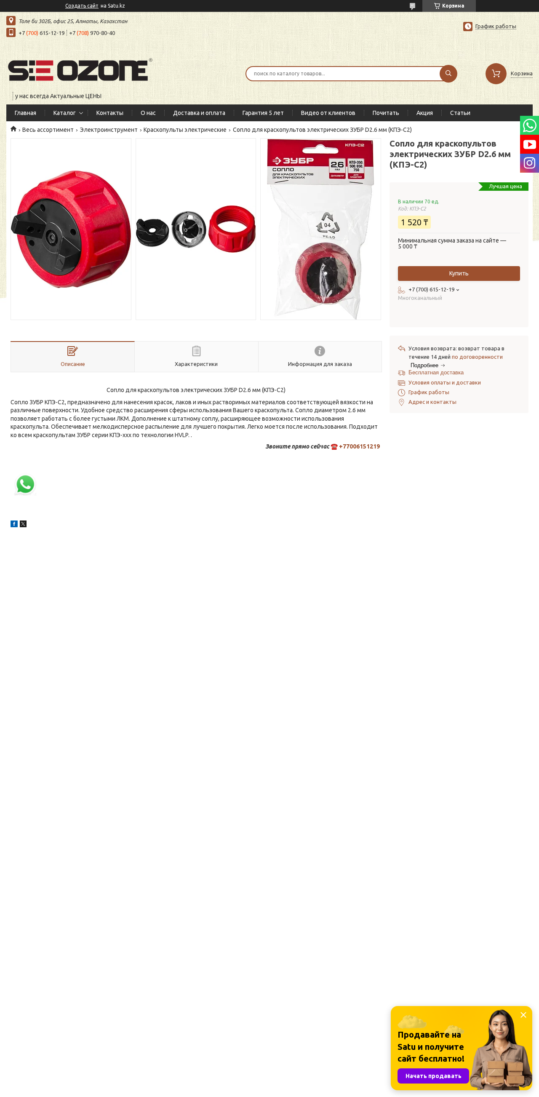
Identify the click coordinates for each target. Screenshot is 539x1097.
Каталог (64, 113)
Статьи (460, 113)
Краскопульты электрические (185, 129)
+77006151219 (359, 446)
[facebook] (14, 525)
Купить (459, 273)
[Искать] (448, 74)
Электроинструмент (109, 129)
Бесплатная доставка (436, 372)
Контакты (109, 113)
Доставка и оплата (199, 113)
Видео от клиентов (328, 113)
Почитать (386, 113)
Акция (424, 113)
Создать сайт (82, 5)
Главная (25, 113)
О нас (148, 113)
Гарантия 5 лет (263, 113)
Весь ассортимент (48, 129)
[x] (23, 525)
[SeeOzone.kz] (80, 68)
